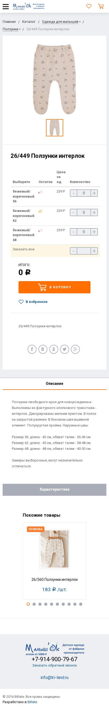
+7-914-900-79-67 (54, 659)
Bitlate (32, 702)
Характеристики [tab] (55, 489)
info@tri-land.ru (54, 677)
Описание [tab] (54, 383)
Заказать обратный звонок (54, 665)
